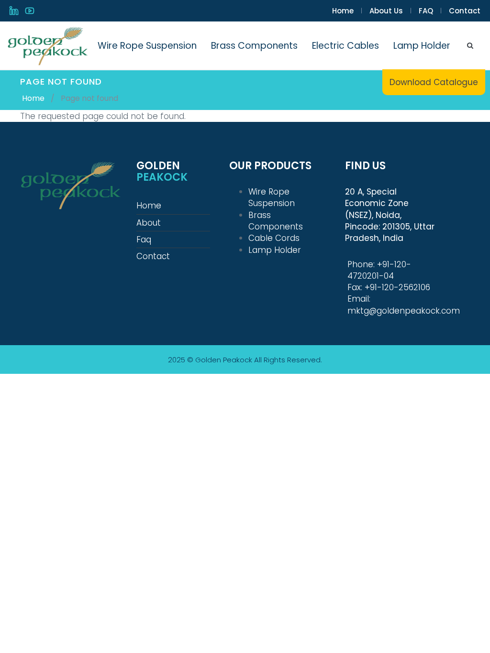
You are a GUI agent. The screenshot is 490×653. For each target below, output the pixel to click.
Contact (464, 11)
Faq (143, 239)
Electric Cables (345, 45)
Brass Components (254, 45)
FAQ (426, 11)
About (148, 223)
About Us (386, 11)
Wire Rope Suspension (147, 45)
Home (343, 11)
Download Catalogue (434, 82)
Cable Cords (274, 238)
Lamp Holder (421, 45)
